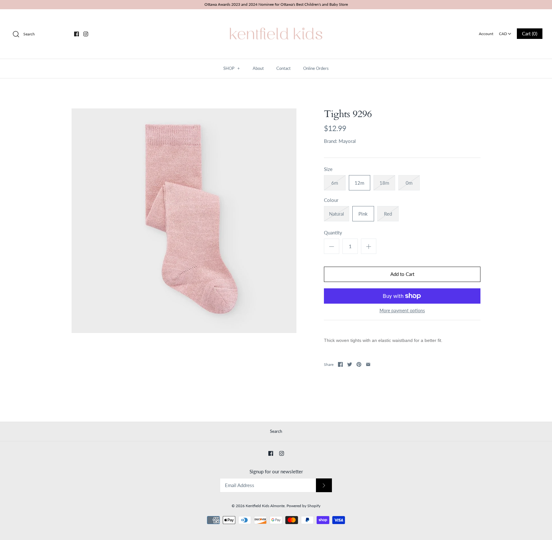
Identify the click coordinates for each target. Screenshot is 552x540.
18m (384, 183)
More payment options (402, 310)
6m (334, 183)
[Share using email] (368, 364)
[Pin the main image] (358, 364)
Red (388, 214)
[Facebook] (76, 34)
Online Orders (316, 68)
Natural (336, 214)
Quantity (333, 232)
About (258, 68)
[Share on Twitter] (349, 364)
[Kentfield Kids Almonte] (276, 19)
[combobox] (505, 31)
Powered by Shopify (303, 505)
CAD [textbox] (506, 31)
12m (359, 183)
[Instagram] (85, 34)
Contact (283, 68)
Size (328, 169)
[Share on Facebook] (340, 364)
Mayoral (347, 141)
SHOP (231, 68)
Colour (331, 200)
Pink (363, 214)
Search (276, 431)
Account (486, 33)
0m (409, 183)
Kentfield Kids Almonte (265, 505)
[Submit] (324, 485)
